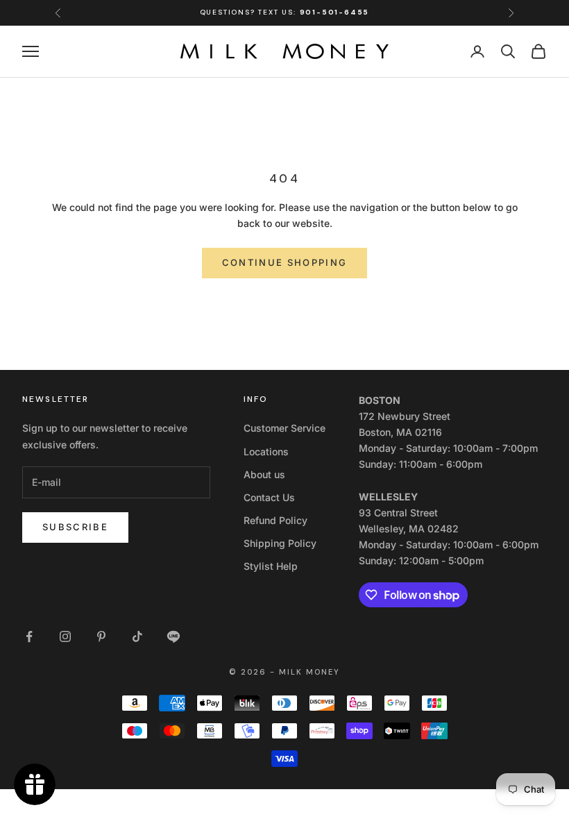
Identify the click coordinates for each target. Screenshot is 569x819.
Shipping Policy (280, 543)
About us (264, 474)
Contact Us (269, 497)
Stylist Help (271, 566)
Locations (266, 451)
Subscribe (75, 526)
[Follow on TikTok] (137, 636)
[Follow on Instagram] (65, 636)
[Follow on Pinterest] (101, 636)
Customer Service (284, 428)
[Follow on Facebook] (29, 636)
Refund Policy (275, 520)
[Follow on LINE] (173, 636)
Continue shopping (285, 262)
